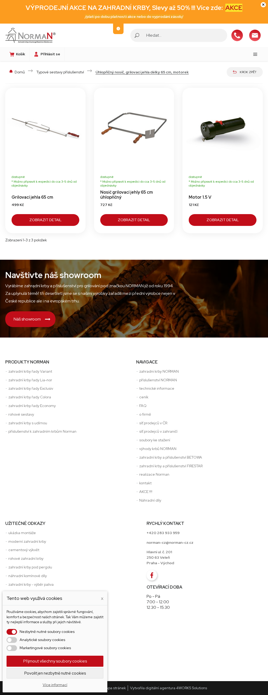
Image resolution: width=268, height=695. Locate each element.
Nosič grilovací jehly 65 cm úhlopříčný (126, 194)
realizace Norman (154, 474)
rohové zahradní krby (25, 558)
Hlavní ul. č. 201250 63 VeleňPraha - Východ (160, 557)
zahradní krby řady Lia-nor (30, 380)
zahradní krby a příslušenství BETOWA (170, 457)
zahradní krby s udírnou (27, 423)
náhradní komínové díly (27, 575)
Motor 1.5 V (200, 197)
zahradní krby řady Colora (29, 397)
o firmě (145, 414)
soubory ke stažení (154, 440)
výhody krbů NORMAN (157, 448)
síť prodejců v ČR (153, 423)
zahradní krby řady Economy (32, 405)
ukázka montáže (22, 532)
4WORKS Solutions (191, 688)
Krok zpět (248, 72)
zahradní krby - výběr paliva (31, 584)
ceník (143, 397)
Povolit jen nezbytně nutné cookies (55, 673)
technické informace (156, 388)
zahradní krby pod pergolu (30, 567)
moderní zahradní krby (27, 541)
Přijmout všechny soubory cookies (55, 661)
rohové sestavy (21, 414)
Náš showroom (27, 319)
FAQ (143, 405)
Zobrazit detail (45, 220)
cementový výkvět (23, 549)
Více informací (55, 684)
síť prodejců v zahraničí (158, 431)
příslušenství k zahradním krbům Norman (42, 431)
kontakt (145, 483)
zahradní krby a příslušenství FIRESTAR (171, 466)
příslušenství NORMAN (158, 380)
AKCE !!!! (145, 491)
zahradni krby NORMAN (159, 371)
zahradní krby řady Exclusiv (30, 388)
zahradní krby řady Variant (30, 371)
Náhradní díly (150, 500)
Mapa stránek (114, 688)
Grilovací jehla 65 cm (32, 197)
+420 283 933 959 (163, 532)
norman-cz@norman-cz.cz (170, 542)
